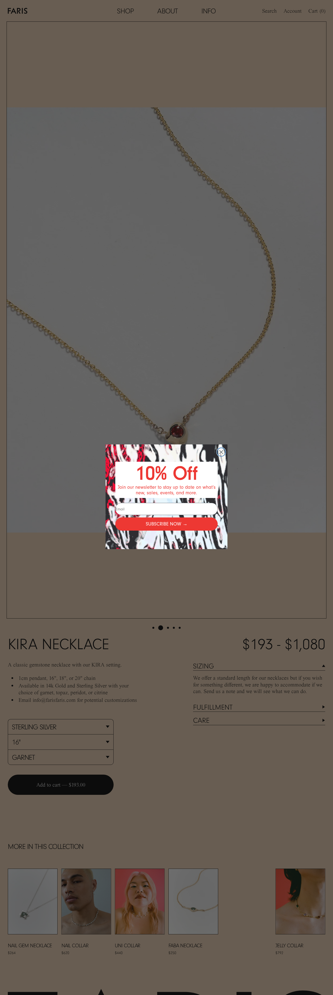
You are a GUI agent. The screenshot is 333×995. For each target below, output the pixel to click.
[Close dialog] (221, 452)
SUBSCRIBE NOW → (166, 524)
